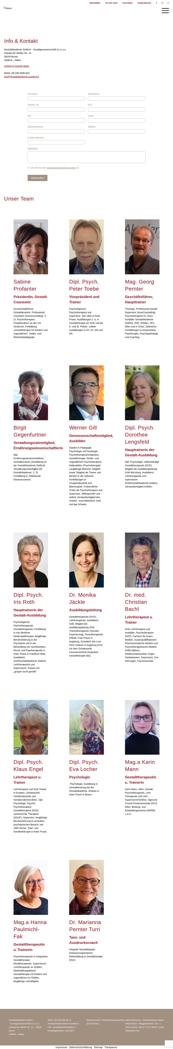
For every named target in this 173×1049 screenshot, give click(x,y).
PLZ (90, 104)
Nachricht (33, 148)
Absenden (37, 178)
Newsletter (95, 3)
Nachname (93, 94)
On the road (111, 3)
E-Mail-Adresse (36, 137)
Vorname (32, 94)
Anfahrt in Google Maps (16, 66)
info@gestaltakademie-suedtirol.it (21, 76)
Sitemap (98, 1047)
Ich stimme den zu (54, 167)
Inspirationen (144, 3)
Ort (29, 115)
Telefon (91, 126)
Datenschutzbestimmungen (61, 167)
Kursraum (128, 3)
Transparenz (110, 1047)
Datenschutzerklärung (80, 1047)
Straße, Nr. (33, 104)
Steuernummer (35, 126)
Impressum (61, 1047)
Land (90, 115)
